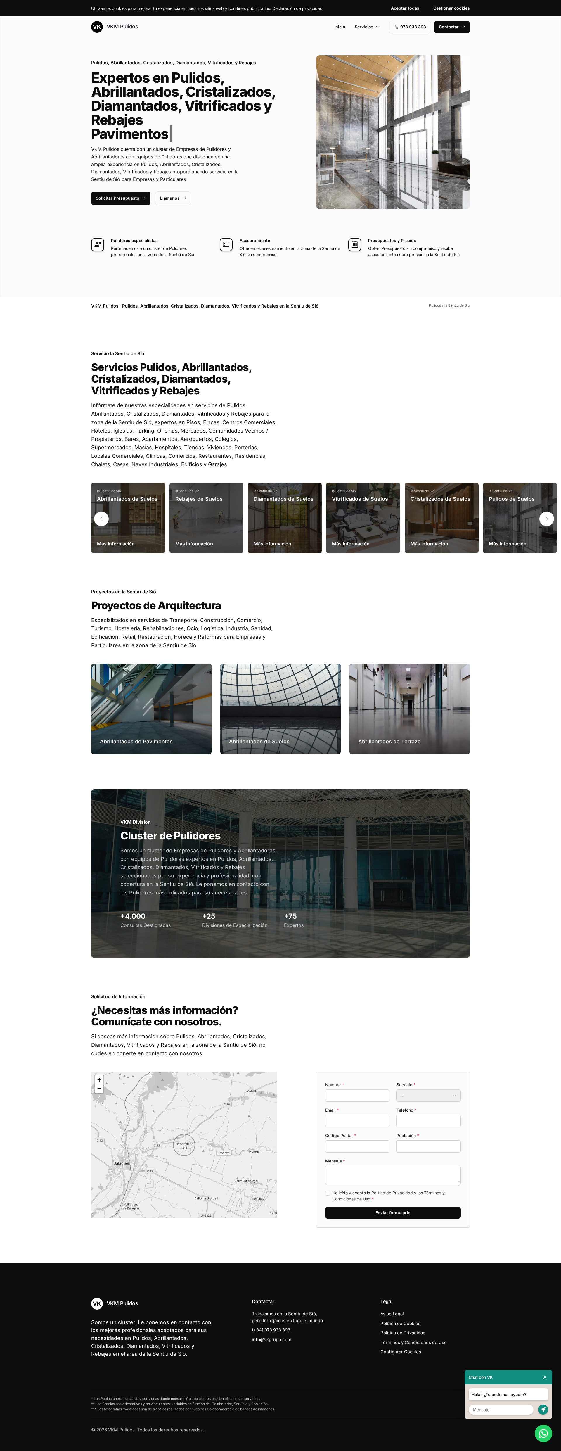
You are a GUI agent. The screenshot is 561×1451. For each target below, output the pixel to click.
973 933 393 (413, 26)
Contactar (449, 26)
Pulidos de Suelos (512, 499)
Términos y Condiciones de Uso (413, 1342)
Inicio (339, 26)
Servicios (364, 26)
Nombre (334, 1084)
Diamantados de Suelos (284, 499)
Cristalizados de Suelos (440, 499)
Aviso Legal (392, 1314)
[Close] (545, 1377)
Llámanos (170, 198)
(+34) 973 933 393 (271, 1330)
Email (332, 1110)
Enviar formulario (393, 1212)
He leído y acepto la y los (388, 1195)
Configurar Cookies (400, 1352)
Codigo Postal (340, 1135)
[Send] (543, 1410)
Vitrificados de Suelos (360, 499)
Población (407, 1135)
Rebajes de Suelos (199, 499)
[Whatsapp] (543, 1433)
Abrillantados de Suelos (127, 499)
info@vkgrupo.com (271, 1339)
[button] (546, 519)
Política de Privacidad (392, 1192)
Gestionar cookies (451, 8)
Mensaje (335, 1160)
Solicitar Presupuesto (117, 198)
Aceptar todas (405, 8)
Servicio (405, 1084)
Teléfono (406, 1110)
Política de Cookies (400, 1323)
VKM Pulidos (121, 26)
